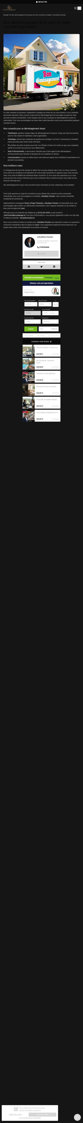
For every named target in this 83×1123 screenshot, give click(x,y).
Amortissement (29, 318)
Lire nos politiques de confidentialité (30, 1118)
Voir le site (41, 335)
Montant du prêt (29, 309)
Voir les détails (54, 335)
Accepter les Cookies (42, 1114)
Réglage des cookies (15, 1114)
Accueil (5, 15)
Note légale (29, 335)
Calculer (31, 329)
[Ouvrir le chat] (77, 1117)
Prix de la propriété (29, 300)
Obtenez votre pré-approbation (41, 283)
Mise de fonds (42, 300)
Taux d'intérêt (46, 309)
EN (79, 8)
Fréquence (45, 318)
